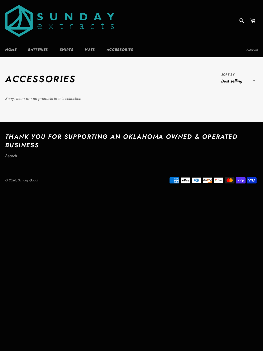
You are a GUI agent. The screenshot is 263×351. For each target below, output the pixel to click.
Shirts (66, 49)
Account (252, 49)
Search (11, 156)
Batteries (38, 49)
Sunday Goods (28, 180)
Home (10, 49)
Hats (90, 49)
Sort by (227, 74)
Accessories (120, 49)
